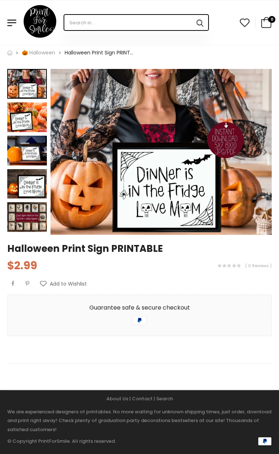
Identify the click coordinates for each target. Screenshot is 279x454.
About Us (117, 398)
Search (164, 398)
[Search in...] (200, 22)
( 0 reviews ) (258, 265)
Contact (143, 398)
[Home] (9, 53)
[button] (264, 152)
